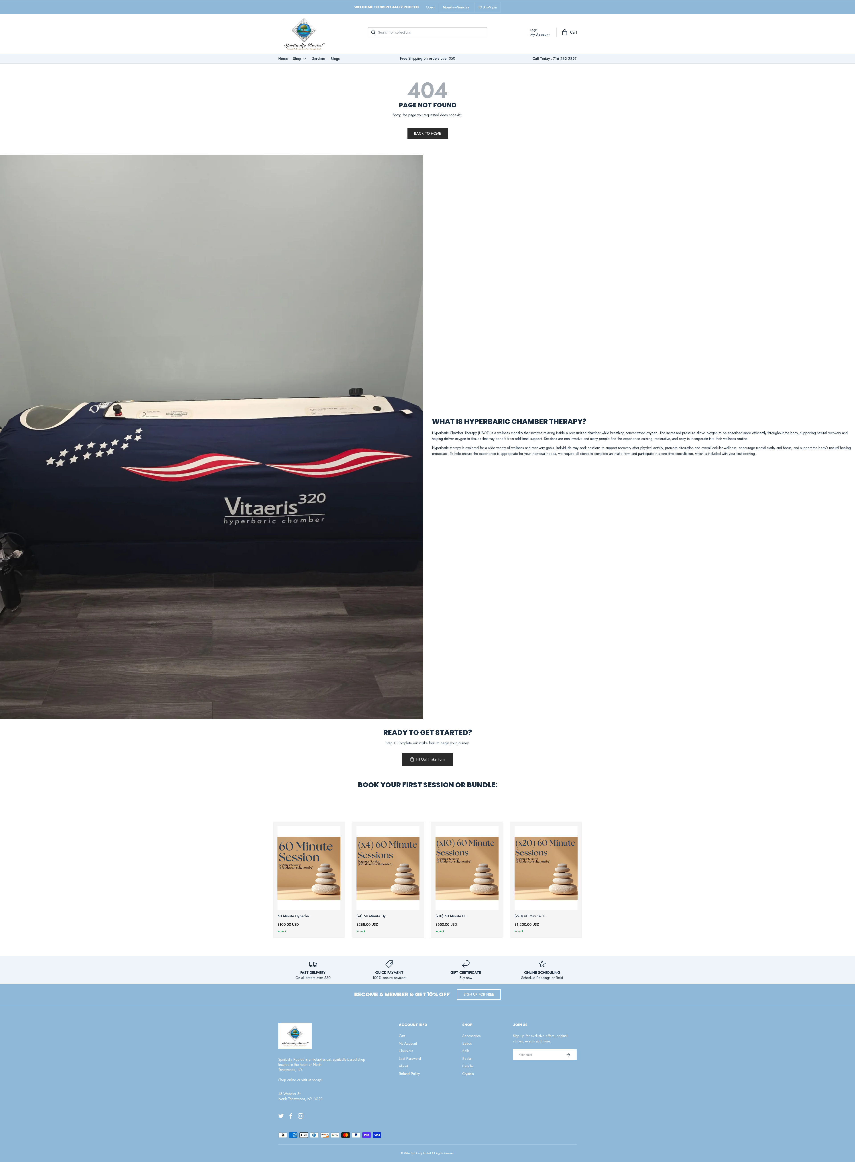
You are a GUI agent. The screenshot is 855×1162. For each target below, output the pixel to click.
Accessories (471, 1035)
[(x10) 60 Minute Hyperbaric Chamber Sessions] (467, 868)
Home (283, 58)
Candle (467, 1066)
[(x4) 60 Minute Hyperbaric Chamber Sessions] (387, 868)
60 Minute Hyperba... (294, 916)
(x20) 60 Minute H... (531, 916)
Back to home (427, 133)
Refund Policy (409, 1073)
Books (467, 1058)
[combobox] (427, 32)
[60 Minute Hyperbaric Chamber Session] (308, 868)
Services (318, 58)
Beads (467, 1043)
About (403, 1066)
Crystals (468, 1073)
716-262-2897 (565, 58)
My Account (408, 1043)
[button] (570, 32)
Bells (465, 1051)
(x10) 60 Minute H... (451, 916)
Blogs (335, 58)
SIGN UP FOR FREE (479, 994)
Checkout (406, 1051)
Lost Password (410, 1058)
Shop (297, 58)
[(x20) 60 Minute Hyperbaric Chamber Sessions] (546, 868)
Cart (402, 1035)
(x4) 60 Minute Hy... (372, 916)
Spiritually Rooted (421, 1153)
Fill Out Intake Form (430, 759)
